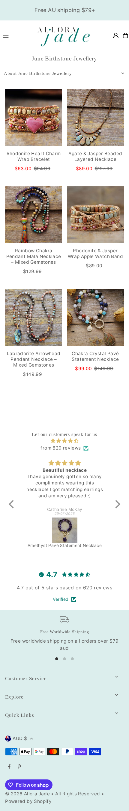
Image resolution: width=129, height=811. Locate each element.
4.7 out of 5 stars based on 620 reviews (64, 588)
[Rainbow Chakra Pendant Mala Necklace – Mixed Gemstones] (33, 214)
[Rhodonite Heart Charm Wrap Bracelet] (33, 117)
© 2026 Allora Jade (27, 794)
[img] (64, 440)
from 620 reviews (60, 448)
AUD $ (20, 738)
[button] (13, 504)
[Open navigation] (15, 35)
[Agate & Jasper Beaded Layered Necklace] (95, 117)
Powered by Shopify (28, 801)
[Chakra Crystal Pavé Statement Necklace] (95, 317)
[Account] (115, 35)
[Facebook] (9, 766)
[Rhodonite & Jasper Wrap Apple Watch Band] (95, 214)
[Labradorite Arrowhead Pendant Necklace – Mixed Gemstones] (33, 317)
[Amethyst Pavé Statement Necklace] (65, 530)
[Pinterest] (19, 766)
